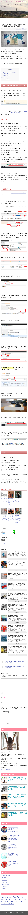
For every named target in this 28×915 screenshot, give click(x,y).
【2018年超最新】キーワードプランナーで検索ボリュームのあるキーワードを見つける (11, 502)
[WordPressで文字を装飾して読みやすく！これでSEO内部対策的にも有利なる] (4, 596)
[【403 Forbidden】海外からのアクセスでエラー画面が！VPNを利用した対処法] (4, 607)
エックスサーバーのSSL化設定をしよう (9, 72)
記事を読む (17, 558)
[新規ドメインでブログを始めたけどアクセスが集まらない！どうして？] (4, 628)
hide (11, 69)
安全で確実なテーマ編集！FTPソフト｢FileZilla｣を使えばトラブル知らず (17, 584)
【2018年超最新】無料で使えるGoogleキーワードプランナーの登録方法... (17, 779)
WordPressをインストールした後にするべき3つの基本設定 (17, 552)
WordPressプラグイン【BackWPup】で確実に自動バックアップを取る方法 (18, 519)
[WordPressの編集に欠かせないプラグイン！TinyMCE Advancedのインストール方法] (4, 638)
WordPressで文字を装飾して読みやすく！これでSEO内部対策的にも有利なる (17, 594)
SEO (8, 897)
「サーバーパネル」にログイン (18, 193)
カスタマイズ (10, 899)
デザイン (4, 901)
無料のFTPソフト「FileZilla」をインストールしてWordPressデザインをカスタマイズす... (17, 805)
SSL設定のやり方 (7, 75)
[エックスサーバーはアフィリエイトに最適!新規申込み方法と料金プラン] (4, 576)
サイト (2, 702)
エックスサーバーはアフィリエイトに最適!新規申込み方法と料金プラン (4, 518)
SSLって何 (6, 73)
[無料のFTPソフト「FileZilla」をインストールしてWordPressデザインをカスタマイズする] (4, 564)
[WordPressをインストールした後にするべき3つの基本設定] (4, 554)
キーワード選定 (5, 884)
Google (3, 897)
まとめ (3, 77)
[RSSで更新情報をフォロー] (4, 540)
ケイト (4, 543)
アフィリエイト (5, 882)
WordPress (18, 29)
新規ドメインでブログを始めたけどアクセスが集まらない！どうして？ (17, 626)
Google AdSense (6, 875)
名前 (2, 693)
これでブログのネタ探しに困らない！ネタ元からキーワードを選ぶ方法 (11, 518)
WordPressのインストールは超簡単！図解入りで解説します (15, 662)
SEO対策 (4, 877)
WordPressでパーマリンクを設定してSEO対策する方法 (17, 616)
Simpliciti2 (10, 897)
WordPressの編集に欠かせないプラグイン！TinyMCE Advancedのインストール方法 (17, 637)
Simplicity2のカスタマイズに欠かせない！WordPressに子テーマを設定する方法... (17, 814)
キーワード (19, 899)
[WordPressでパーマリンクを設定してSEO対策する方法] (4, 618)
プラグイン (4, 886)
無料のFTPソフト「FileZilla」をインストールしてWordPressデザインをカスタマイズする (17, 563)
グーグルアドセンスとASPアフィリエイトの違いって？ (4, 500)
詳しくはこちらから (5, 769)
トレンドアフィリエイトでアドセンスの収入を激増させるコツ (18, 500)
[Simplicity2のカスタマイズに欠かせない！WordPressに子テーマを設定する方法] (4, 649)
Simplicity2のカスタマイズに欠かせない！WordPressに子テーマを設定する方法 (17, 648)
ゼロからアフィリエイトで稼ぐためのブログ (13, 2)
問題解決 (24, 29)
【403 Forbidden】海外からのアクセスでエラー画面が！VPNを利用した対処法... (17, 788)
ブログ (3, 904)
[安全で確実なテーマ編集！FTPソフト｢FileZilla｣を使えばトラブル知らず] (4, 586)
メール (3, 697)
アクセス (23, 897)
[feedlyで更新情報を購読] (2, 540)
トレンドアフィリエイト (16, 901)
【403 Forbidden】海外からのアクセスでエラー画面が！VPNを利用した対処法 (17, 605)
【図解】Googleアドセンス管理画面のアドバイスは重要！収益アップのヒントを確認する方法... (17, 796)
